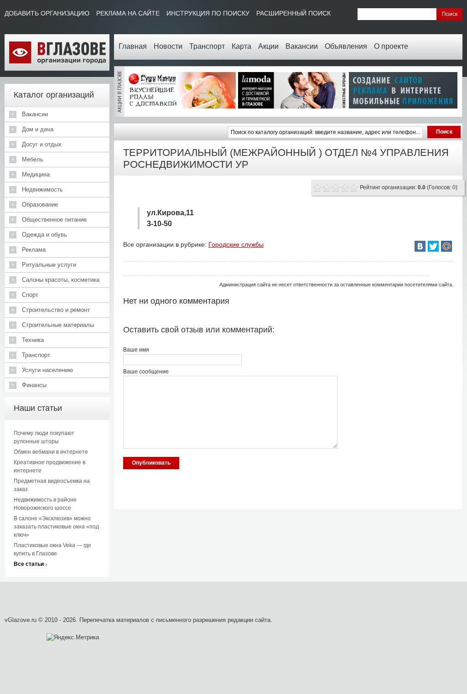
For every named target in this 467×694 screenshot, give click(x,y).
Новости (168, 46)
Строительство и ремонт (56, 309)
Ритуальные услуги (49, 264)
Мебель (32, 159)
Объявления (346, 46)
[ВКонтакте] (420, 246)
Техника (33, 340)
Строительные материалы (58, 324)
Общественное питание (54, 219)
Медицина (36, 174)
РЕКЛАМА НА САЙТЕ (128, 13)
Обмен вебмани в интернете (51, 452)
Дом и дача (37, 129)
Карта (241, 46)
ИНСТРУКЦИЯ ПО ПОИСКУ (207, 13)
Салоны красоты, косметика (60, 279)
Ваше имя (136, 350)
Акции (268, 46)
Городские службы (236, 244)
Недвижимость (42, 189)
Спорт (30, 294)
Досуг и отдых (42, 144)
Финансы (34, 385)
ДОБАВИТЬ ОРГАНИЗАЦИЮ (47, 13)
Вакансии (301, 46)
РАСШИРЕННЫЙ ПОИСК (293, 13)
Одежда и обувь (44, 234)
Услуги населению (47, 370)
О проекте (391, 46)
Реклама (34, 249)
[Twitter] (433, 246)
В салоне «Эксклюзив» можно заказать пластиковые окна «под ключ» (56, 526)
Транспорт (207, 46)
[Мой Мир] (446, 246)
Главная (133, 46)
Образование (40, 204)
